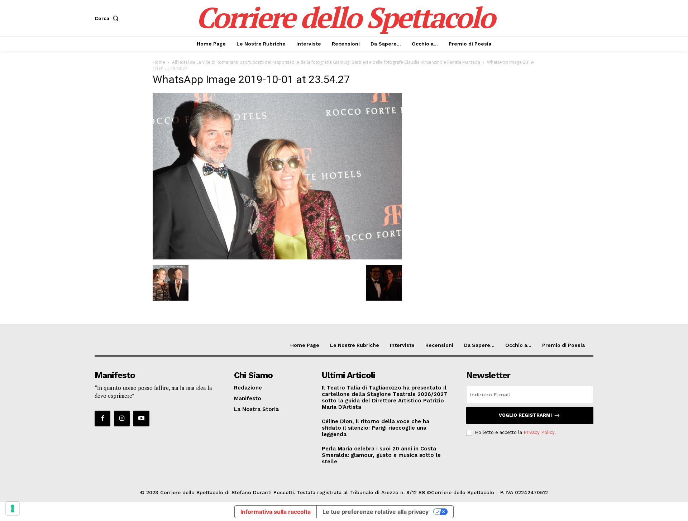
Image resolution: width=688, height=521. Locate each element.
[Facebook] (102, 418)
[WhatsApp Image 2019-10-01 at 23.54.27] (277, 257)
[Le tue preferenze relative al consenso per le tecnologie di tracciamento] (12, 508)
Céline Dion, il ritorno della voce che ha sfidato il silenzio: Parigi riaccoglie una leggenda (375, 428)
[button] (108, 18)
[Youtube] (141, 418)
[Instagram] (122, 418)
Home (159, 62)
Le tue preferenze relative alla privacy (375, 511)
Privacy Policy (539, 432)
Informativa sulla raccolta (275, 511)
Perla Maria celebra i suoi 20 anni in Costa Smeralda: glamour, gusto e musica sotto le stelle (381, 455)
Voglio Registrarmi (525, 415)
